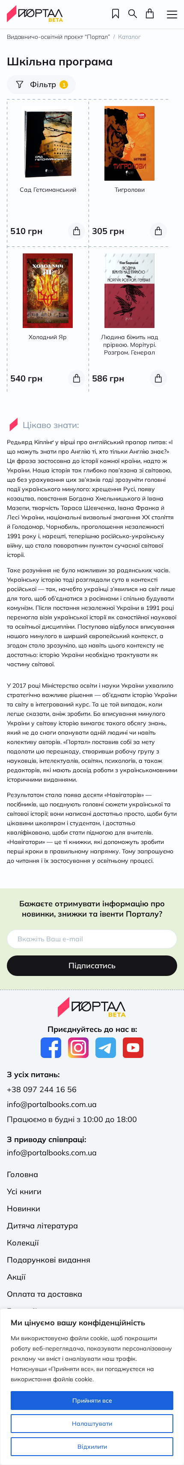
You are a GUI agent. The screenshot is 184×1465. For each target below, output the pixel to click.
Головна (22, 1174)
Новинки (23, 1208)
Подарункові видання (48, 1260)
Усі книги (24, 1191)
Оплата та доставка (44, 1294)
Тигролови (130, 189)
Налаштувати (92, 1423)
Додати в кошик (76, 231)
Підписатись (92, 965)
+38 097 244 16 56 (42, 1089)
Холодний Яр (48, 337)
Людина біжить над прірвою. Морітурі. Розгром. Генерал (129, 344)
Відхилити (92, 1446)
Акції (16, 1277)
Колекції (23, 1243)
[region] (92, 1387)
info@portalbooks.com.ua (52, 1104)
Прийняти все (92, 1400)
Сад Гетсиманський (48, 189)
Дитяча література (42, 1226)
